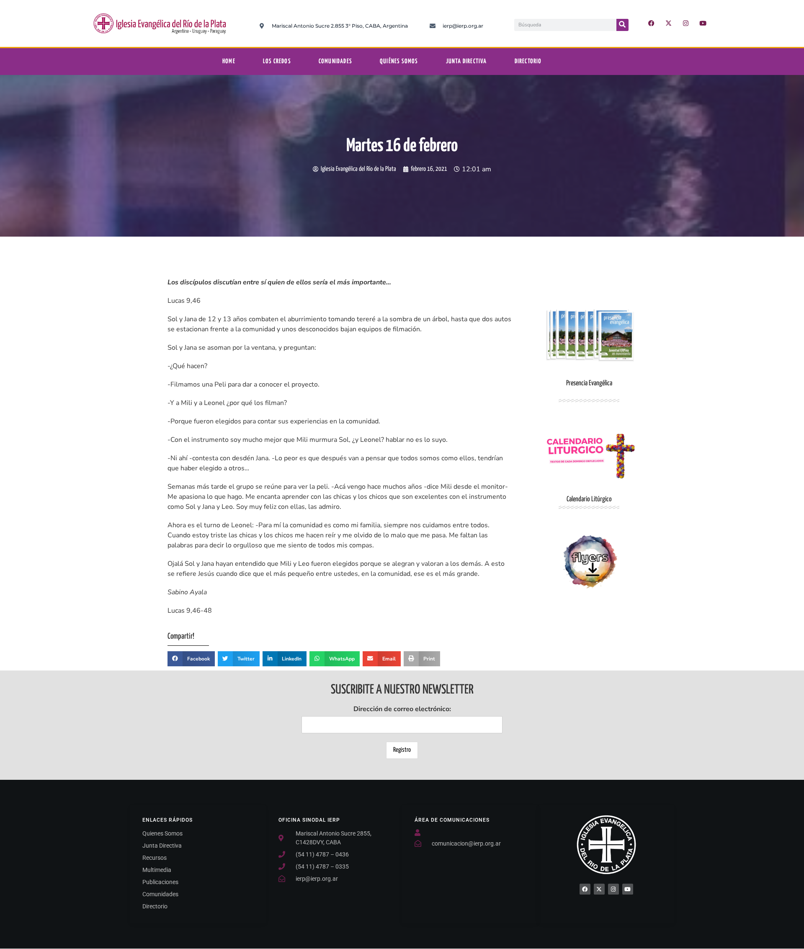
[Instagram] (686, 23)
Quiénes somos (399, 61)
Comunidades (335, 61)
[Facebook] (585, 889)
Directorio (528, 61)
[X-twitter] (668, 23)
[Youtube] (703, 23)
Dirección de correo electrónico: (402, 709)
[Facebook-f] (651, 23)
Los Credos (277, 61)
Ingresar (589, 562)
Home (228, 61)
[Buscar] (622, 25)
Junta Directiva (466, 61)
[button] (191, 658)
